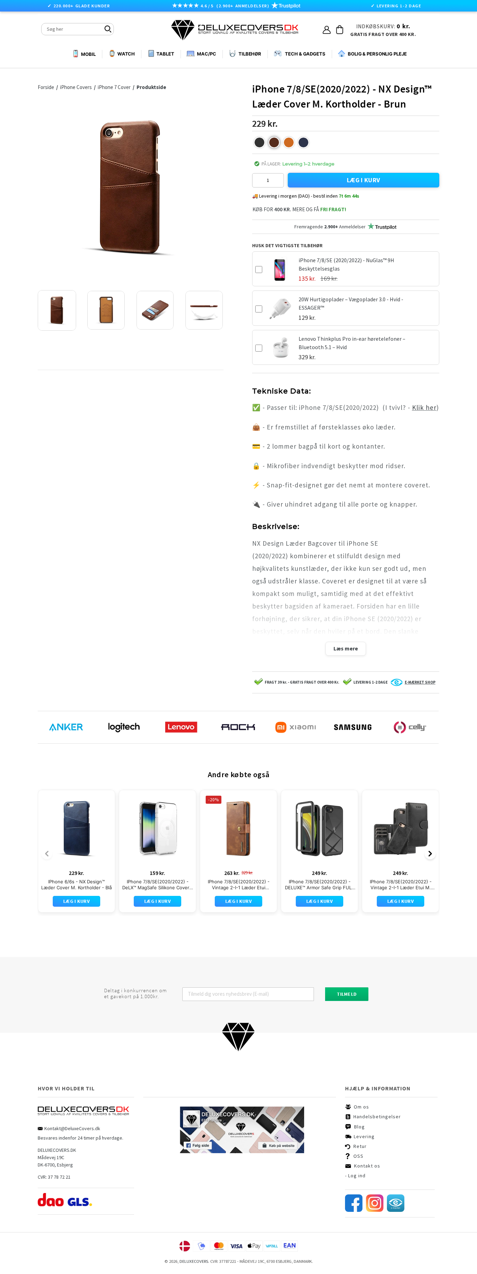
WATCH (126, 54)
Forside (46, 87)
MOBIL (88, 54)
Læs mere (345, 648)
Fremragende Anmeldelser (330, 226)
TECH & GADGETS (305, 54)
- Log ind (355, 1175)
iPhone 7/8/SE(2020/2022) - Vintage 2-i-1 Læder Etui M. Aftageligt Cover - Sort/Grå (401, 885)
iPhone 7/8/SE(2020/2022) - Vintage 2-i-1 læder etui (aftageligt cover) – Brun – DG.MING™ (239, 885)
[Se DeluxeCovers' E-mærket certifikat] (395, 1210)
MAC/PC (206, 54)
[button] (259, 142)
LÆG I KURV (363, 180)
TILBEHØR (250, 54)
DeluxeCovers (193, 1261)
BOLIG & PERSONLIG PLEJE (377, 54)
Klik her (424, 407)
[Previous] (46, 853)
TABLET (165, 54)
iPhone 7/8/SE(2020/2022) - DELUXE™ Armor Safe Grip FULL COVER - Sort (319, 885)
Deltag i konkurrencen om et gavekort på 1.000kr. (135, 993)
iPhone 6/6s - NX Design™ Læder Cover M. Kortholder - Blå (76, 884)
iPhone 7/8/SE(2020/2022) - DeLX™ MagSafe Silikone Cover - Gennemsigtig (157, 885)
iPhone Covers (76, 87)
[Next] (430, 853)
